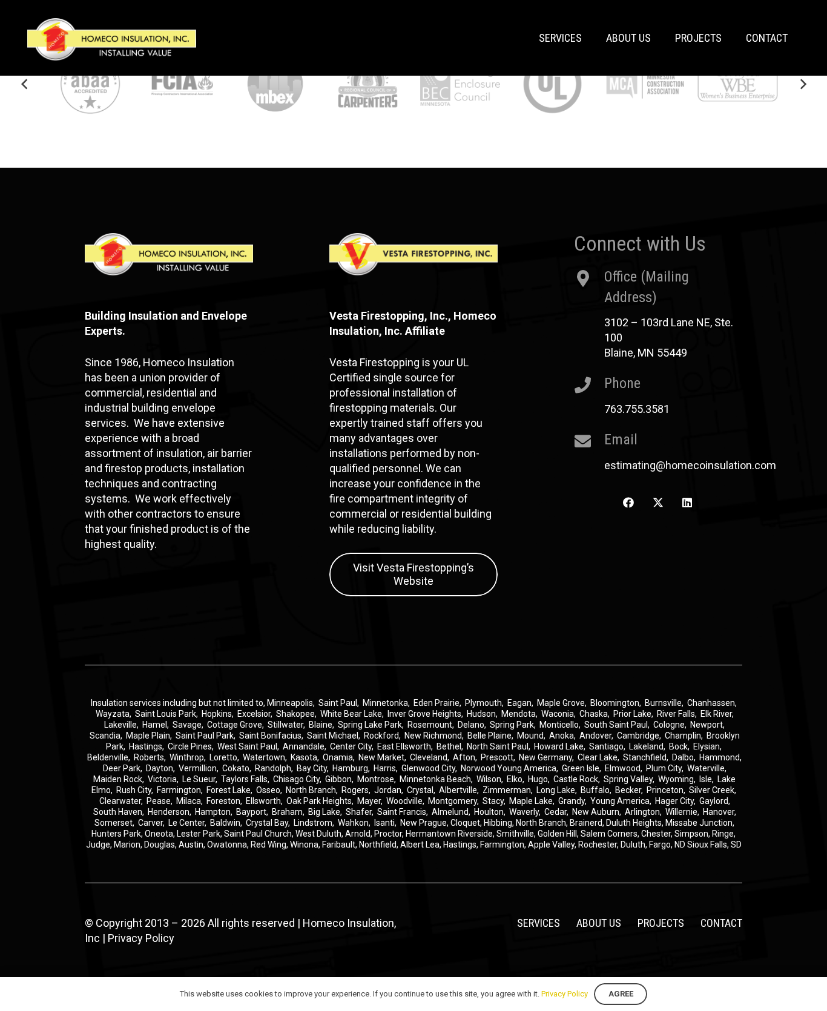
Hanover (718, 812)
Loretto (223, 757)
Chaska (593, 714)
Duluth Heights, (635, 823)
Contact (721, 923)
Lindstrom (313, 823)
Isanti (384, 823)
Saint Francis (401, 812)
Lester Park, (199, 833)
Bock (678, 746)
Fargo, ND (667, 844)
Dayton (159, 768)
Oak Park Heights (319, 801)
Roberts (149, 757)
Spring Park (512, 724)
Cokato (235, 768)
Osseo (268, 790)
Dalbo (683, 757)
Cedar (555, 812)
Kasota (304, 757)
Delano (471, 724)
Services (538, 923)
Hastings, (461, 844)
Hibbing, (499, 823)
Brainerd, (587, 823)
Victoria (162, 779)
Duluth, (635, 844)
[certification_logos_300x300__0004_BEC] (460, 84)
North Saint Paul (498, 746)
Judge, (100, 844)
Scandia (105, 735)
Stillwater (285, 724)
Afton (464, 757)
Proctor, (389, 833)
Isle (705, 779)
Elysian (706, 746)
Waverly (524, 812)
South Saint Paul (616, 724)
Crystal (420, 790)
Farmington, (504, 844)
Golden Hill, (559, 833)
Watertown (264, 757)
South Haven (117, 812)
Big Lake (324, 812)
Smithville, (516, 833)
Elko (514, 779)
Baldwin (225, 823)
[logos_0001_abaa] (90, 84)
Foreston (223, 801)
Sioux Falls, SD (714, 844)
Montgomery (452, 801)
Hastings (145, 746)
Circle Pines (190, 746)
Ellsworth (263, 801)
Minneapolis (290, 703)
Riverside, (476, 833)
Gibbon (338, 779)
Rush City (133, 790)
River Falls (676, 714)
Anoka (561, 735)
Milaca (188, 801)
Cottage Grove (234, 724)
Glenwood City (428, 768)
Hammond (719, 757)
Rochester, (599, 844)
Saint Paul (337, 703)
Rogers (355, 790)
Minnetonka (385, 703)
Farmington (179, 790)
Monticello (559, 724)
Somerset (113, 823)
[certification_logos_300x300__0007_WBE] (737, 84)
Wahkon (353, 823)
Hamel (154, 724)
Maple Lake (531, 801)
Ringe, (724, 833)
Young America (620, 801)
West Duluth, (319, 833)
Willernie (681, 812)
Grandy (571, 801)
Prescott (497, 757)
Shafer (359, 812)
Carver (150, 823)
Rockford (381, 735)
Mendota (518, 714)
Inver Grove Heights (424, 714)
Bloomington (614, 703)
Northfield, (379, 844)
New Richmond (433, 735)
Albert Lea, (421, 844)
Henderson (168, 812)
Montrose (375, 779)
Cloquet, (466, 823)
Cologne (669, 724)
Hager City (674, 801)
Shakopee (295, 714)
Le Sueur (199, 779)
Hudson (481, 714)
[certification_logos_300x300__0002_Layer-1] (182, 84)
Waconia (557, 714)
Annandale (304, 746)
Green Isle (580, 768)
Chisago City (296, 779)
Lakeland (646, 746)
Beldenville (107, 757)
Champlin (683, 735)
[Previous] (24, 84)
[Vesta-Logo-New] (413, 254)
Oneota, (160, 833)
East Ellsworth (404, 746)
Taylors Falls (244, 779)
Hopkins (217, 714)
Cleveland (428, 757)
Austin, (193, 844)
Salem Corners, (611, 833)
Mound (530, 735)
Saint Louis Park (165, 714)
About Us (598, 923)
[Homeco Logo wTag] (111, 39)
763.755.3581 (637, 409)
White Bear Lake (351, 714)
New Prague (423, 823)
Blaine (320, 724)
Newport (706, 724)
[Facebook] (628, 502)
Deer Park (121, 768)
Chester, (657, 833)
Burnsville (663, 703)
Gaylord (713, 801)
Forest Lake (228, 790)
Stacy (493, 801)
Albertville (458, 790)
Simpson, (693, 833)
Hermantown (431, 833)
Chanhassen (711, 703)
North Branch (311, 790)
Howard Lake (559, 746)
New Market (381, 757)
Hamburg (350, 768)
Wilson (488, 779)
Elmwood (623, 768)
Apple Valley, (553, 844)
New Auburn (595, 812)
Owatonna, (229, 844)
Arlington (642, 812)
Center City (351, 746)
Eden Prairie (437, 703)
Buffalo (595, 790)
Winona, (306, 844)
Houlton (489, 812)
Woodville (404, 801)
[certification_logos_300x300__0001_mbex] (275, 84)
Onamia (338, 757)
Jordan (387, 790)
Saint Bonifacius (270, 735)
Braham (287, 812)
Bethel (449, 746)
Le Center (186, 823)
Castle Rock (575, 779)
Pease (159, 801)
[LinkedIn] (687, 502)
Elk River (716, 714)
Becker (628, 790)
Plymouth (483, 703)
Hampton (213, 812)
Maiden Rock (117, 779)
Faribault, (340, 844)
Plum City (664, 768)
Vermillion (198, 768)
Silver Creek (711, 790)
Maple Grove (561, 703)
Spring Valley (628, 779)
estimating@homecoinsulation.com (690, 465)
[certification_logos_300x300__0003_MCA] (645, 84)
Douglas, (161, 844)
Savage (187, 724)
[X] (657, 502)
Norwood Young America (508, 768)
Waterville (706, 768)
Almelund (450, 812)
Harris (385, 768)
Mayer (369, 801)
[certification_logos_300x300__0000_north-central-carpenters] (368, 84)
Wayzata (113, 714)
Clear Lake (598, 757)
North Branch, (542, 823)
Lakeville (120, 724)
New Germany (545, 757)
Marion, (129, 844)
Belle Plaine (489, 735)
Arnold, (358, 833)
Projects (661, 923)
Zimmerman (507, 790)
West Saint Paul (247, 746)
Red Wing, (270, 844)
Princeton (665, 790)
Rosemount (429, 724)
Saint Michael (332, 735)
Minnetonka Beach (435, 779)
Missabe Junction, (699, 823)
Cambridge (638, 735)
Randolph (273, 768)
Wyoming (676, 779)
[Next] (802, 84)
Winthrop (187, 757)
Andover (595, 735)
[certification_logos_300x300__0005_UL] (552, 84)
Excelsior (254, 714)
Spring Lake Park (370, 724)
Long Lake (555, 790)
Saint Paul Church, (259, 833)
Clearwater (120, 801)
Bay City (312, 768)
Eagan (519, 703)
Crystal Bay (267, 823)
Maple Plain (148, 735)
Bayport (251, 812)
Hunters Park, (117, 833)
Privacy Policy (141, 938)
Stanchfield (645, 757)
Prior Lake (632, 714)
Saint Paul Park (205, 735)
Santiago (606, 746)
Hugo (538, 779)
